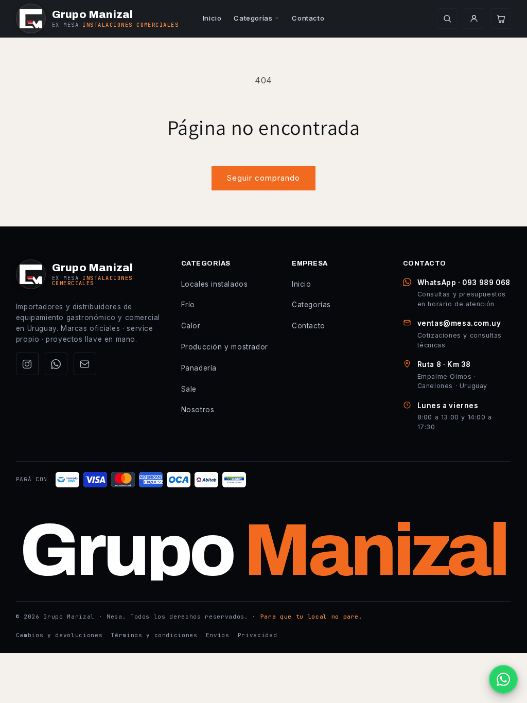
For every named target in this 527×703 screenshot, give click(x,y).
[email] (85, 364)
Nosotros (198, 410)
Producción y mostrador (224, 347)
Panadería (199, 368)
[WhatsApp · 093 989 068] (503, 679)
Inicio (212, 18)
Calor (191, 326)
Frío (188, 305)
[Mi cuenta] (474, 18)
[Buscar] (447, 18)
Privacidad (257, 635)
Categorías (253, 18)
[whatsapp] (56, 364)
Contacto (308, 18)
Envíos (218, 635)
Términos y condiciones (154, 635)
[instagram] (27, 364)
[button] (500, 18)
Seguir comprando (263, 178)
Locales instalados (214, 284)
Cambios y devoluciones (59, 635)
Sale (189, 389)
